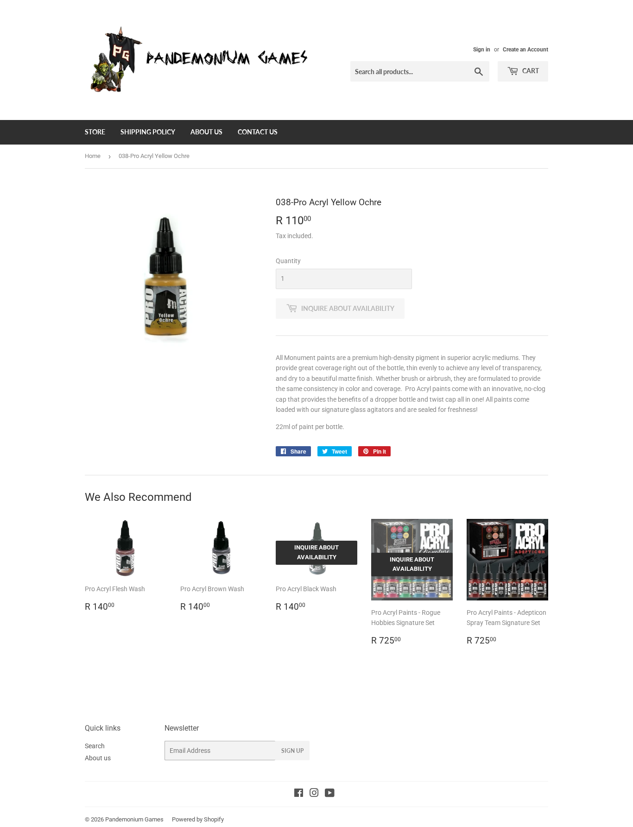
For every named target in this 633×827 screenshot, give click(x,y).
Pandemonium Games (134, 819)
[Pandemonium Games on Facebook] (299, 794)
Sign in (481, 49)
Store (95, 132)
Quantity (288, 261)
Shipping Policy (147, 132)
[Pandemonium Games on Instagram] (314, 794)
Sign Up (292, 750)
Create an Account (525, 49)
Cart (530, 71)
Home (93, 155)
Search (95, 746)
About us (206, 132)
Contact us (258, 132)
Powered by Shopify (198, 819)
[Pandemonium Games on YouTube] (330, 794)
